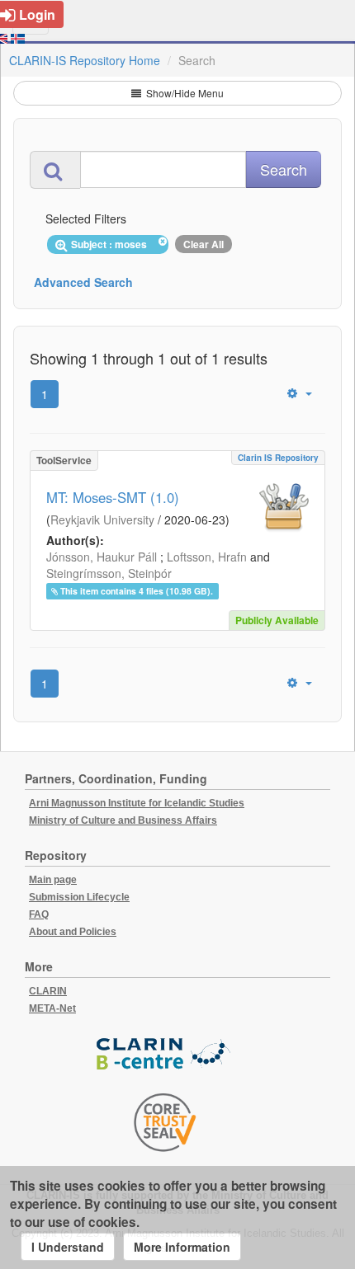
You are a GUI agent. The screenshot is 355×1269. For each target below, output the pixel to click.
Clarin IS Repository (278, 457)
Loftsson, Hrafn (207, 556)
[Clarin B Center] (165, 1055)
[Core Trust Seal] (165, 1122)
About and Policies (72, 932)
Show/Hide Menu (184, 93)
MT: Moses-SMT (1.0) (112, 497)
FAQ (39, 914)
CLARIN (48, 991)
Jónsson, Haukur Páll (101, 556)
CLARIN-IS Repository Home (84, 60)
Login (37, 14)
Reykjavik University (102, 519)
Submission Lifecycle (79, 897)
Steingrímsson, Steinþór (109, 573)
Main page (53, 880)
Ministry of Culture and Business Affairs (123, 820)
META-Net (52, 1008)
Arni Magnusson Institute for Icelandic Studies (136, 803)
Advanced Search (83, 282)
